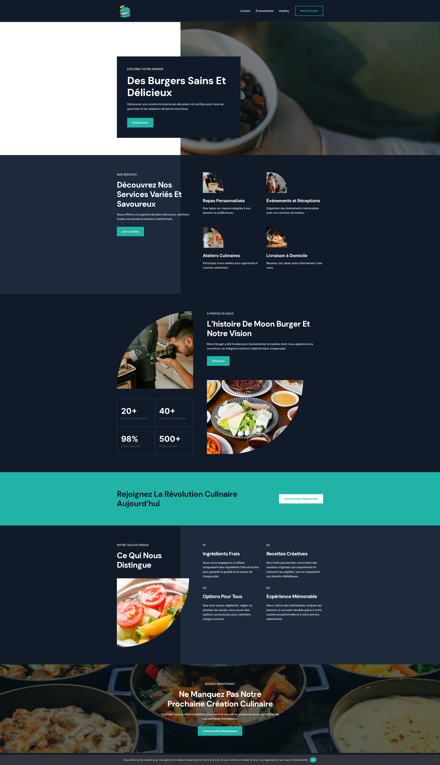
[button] (309, 11)
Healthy (284, 11)
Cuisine (245, 11)
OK (313, 759)
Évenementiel (264, 11)
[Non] (435, 760)
